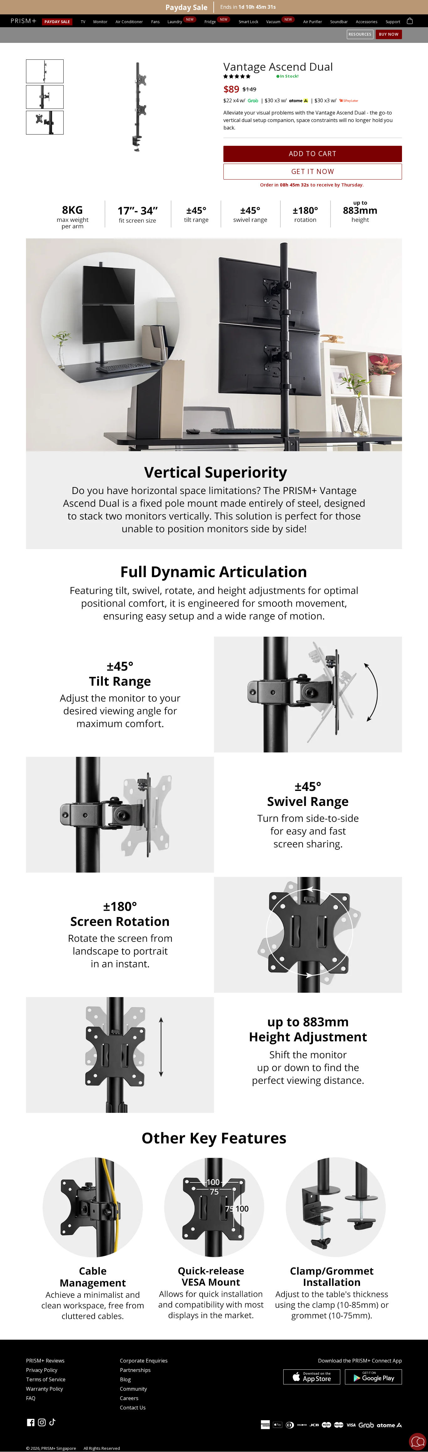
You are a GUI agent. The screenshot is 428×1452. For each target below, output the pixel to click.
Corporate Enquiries (144, 1360)
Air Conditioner (129, 21)
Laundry (175, 21)
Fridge (211, 21)
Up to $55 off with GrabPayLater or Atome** (129, 7)
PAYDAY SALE (57, 21)
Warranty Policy (44, 1388)
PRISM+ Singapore (58, 1448)
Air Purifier (312, 21)
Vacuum (273, 21)
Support (393, 21)
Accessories (366, 21)
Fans (155, 21)
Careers (129, 1398)
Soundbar (339, 21)
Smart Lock (248, 21)
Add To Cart (313, 153)
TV (83, 21)
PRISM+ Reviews (45, 1360)
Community (133, 1388)
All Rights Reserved (102, 1448)
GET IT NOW (312, 171)
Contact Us (133, 1407)
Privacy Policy (41, 1370)
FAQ (30, 1398)
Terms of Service (45, 1379)
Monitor (100, 21)
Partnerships (135, 1370)
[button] (237, 76)
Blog (125, 1379)
